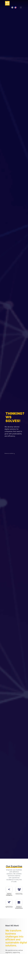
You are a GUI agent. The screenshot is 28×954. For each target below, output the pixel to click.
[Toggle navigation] (21, 7)
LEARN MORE (9, 891)
